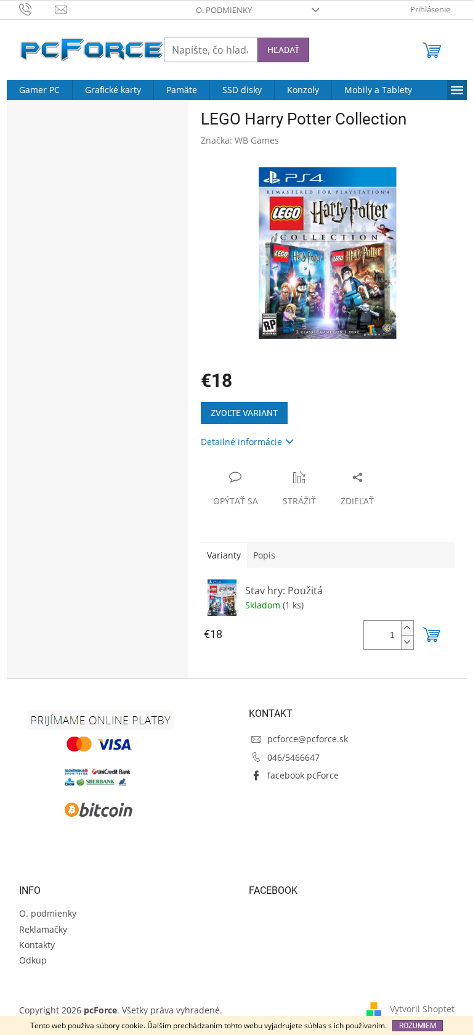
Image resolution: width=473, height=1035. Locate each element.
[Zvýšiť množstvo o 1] (407, 628)
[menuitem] (39, 90)
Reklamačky (43, 929)
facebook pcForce (303, 775)
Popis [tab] (264, 555)
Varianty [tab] (224, 555)
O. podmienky (224, 9)
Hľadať (283, 50)
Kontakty (37, 945)
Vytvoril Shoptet (422, 1009)
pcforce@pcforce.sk (307, 739)
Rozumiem (417, 1025)
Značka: (240, 140)
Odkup (33, 960)
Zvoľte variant (244, 413)
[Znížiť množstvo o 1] (407, 642)
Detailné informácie (241, 442)
